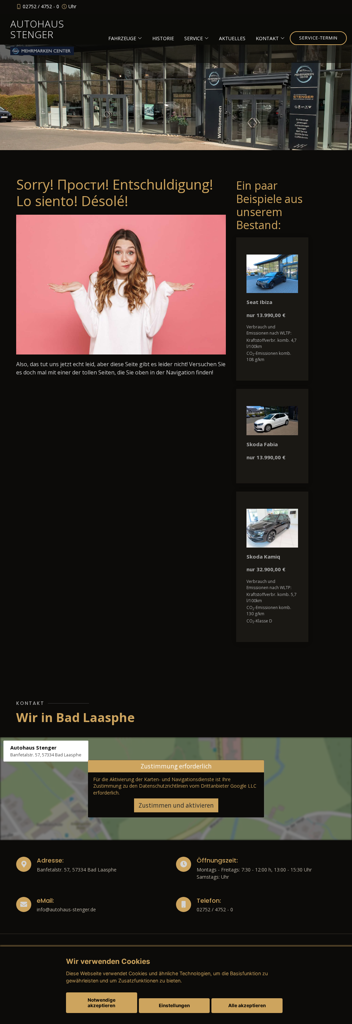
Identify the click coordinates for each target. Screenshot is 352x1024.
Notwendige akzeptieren (102, 1002)
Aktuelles (232, 38)
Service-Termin (318, 38)
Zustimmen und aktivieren (176, 805)
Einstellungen (174, 1005)
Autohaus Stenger (37, 29)
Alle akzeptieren (247, 1005)
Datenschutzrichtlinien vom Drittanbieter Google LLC (197, 786)
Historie (163, 38)
